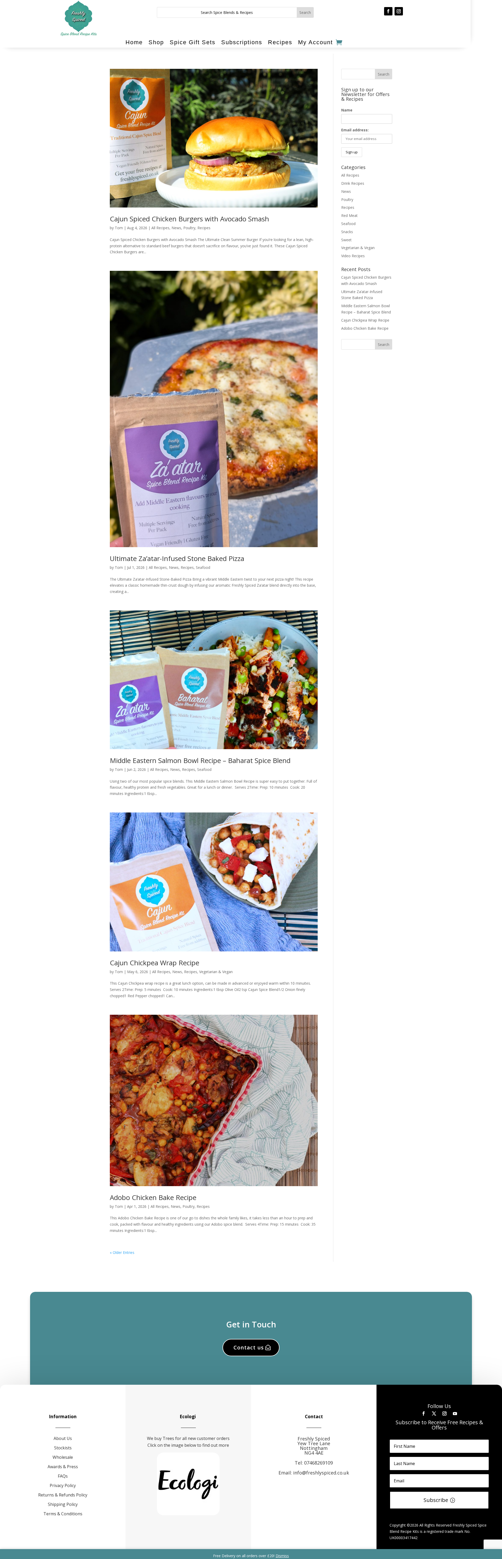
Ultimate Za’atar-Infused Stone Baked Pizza (177, 558)
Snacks (347, 231)
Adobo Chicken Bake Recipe (153, 1197)
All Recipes (160, 227)
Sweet (346, 239)
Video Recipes (353, 255)
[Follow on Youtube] (455, 1413)
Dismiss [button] (282, 1555)
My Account (315, 42)
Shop (156, 42)
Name (346, 110)
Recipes (280, 42)
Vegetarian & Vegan (216, 971)
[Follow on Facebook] (388, 11)
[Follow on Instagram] (399, 11)
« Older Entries (122, 1252)
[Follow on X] (434, 1413)
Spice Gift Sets (192, 42)
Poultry (189, 227)
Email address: (355, 129)
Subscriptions (241, 42)
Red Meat (349, 215)
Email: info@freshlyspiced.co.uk (313, 1473)
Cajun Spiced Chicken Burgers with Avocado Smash (189, 218)
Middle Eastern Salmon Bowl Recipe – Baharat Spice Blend (200, 760)
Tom (119, 227)
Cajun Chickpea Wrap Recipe (154, 962)
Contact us (248, 1347)
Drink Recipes (352, 183)
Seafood (203, 567)
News (176, 227)
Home (134, 42)
